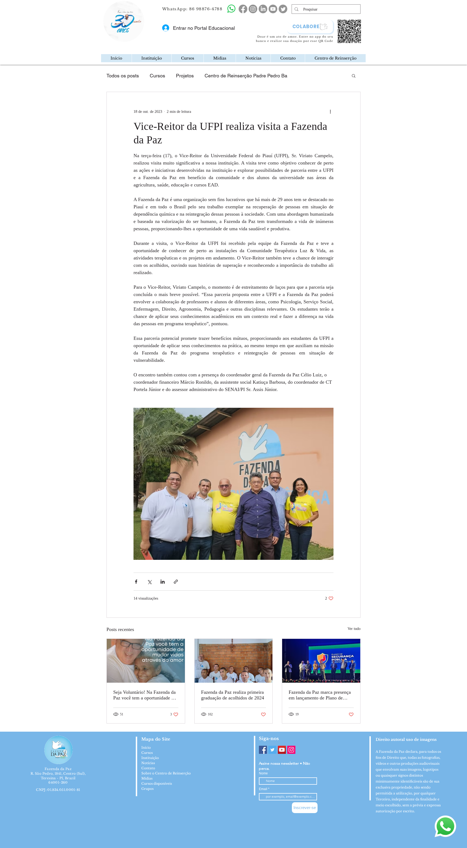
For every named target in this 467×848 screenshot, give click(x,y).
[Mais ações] (330, 111)
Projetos (185, 75)
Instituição (150, 758)
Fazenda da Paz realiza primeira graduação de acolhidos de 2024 (232, 695)
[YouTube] (282, 750)
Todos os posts (122, 75)
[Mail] (143, 39)
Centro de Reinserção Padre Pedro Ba (246, 75)
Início (146, 747)
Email (263, 789)
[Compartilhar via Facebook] (136, 581)
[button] (151, 58)
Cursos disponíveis (156, 783)
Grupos (147, 789)
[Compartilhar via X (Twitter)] (149, 581)
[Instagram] (291, 750)
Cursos (157, 75)
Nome (263, 773)
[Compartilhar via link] (175, 581)
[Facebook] (263, 750)
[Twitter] (272, 750)
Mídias (146, 778)
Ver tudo (354, 629)
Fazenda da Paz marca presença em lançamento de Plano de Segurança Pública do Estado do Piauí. (320, 695)
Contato (148, 768)
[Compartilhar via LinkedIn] (162, 581)
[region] (146, 39)
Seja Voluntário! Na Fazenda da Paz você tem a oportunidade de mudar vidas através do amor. (144, 695)
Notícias (148, 763)
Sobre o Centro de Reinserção (166, 773)
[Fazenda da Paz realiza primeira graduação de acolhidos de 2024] (234, 661)
